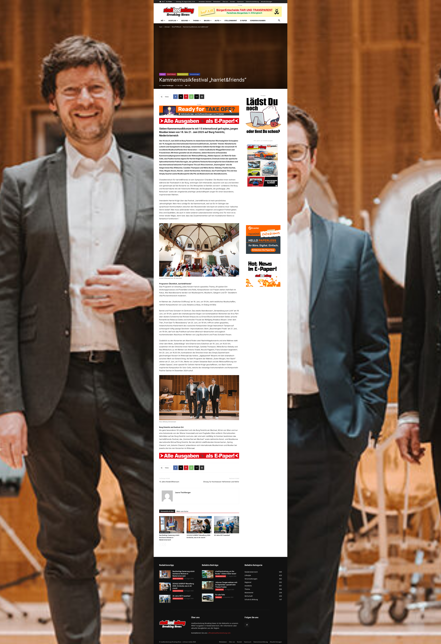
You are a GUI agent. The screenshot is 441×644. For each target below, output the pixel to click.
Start (160, 27)
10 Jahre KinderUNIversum (169, 482)
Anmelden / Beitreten (205, 1)
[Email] (196, 96)
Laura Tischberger (168, 85)
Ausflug (172, 20)
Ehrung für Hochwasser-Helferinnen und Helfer (221, 482)
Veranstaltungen (194, 74)
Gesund (184, 20)
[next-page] (164, 544)
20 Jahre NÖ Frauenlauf (222, 535)
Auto (217, 20)
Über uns (225, 1)
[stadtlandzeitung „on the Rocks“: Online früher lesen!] (207, 574)
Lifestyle (167, 27)
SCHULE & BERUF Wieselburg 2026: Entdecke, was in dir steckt (183, 586)
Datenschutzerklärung (252, 1)
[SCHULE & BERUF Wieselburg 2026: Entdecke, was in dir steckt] (199, 524)
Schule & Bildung (192, 532)
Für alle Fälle (220, 595)
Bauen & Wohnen (164, 532)
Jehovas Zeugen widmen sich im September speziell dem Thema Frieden (226, 584)
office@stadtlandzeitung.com (219, 633)
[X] (180, 96)
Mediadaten (216, 1)
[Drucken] (202, 96)
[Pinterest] (186, 96)
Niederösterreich (182, 74)
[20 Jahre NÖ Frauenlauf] (226, 524)
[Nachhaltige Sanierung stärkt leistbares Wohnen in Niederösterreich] (171, 524)
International (219, 589)
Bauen (207, 20)
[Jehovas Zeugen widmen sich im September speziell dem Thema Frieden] (207, 585)
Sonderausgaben (257, 20)
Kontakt (232, 1)
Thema (196, 20)
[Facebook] (175, 96)
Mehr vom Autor (182, 511)
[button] (279, 21)
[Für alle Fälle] (207, 598)
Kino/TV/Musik (176, 27)
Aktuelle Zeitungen (266, 1)
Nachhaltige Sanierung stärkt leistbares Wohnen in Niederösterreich (169, 537)
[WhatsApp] (191, 96)
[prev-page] (160, 544)
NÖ (162, 20)
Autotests (218, 597)
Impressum (240, 1)
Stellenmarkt (231, 20)
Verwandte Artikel (167, 511)
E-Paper (243, 20)
